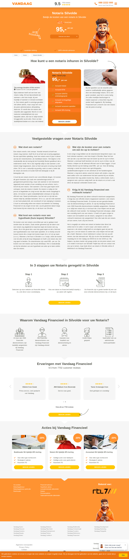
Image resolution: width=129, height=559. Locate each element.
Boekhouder (17, 491)
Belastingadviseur (19, 487)
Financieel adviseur (46, 485)
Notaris (42, 491)
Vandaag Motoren (45, 527)
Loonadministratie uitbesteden (49, 489)
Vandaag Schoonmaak (74, 529)
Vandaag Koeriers (19, 531)
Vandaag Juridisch (46, 535)
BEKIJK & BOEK (64, 121)
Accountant (17, 485)
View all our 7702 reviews (64, 407)
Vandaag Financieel (73, 535)
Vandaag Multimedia (73, 527)
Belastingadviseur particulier (22, 489)
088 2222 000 (105, 2)
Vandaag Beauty (19, 533)
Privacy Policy (24, 547)
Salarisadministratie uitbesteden (50, 495)
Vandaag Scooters (73, 531)
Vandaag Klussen (19, 529)
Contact (24, 550)
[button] (14, 147)
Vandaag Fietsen (45, 533)
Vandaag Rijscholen (46, 529)
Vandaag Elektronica (73, 533)
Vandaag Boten (18, 535)
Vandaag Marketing (100, 529)
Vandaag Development (101, 527)
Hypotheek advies (46, 487)
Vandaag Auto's (18, 527)
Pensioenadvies (45, 493)
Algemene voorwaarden (24, 545)
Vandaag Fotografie (100, 531)
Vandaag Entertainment (47, 531)
